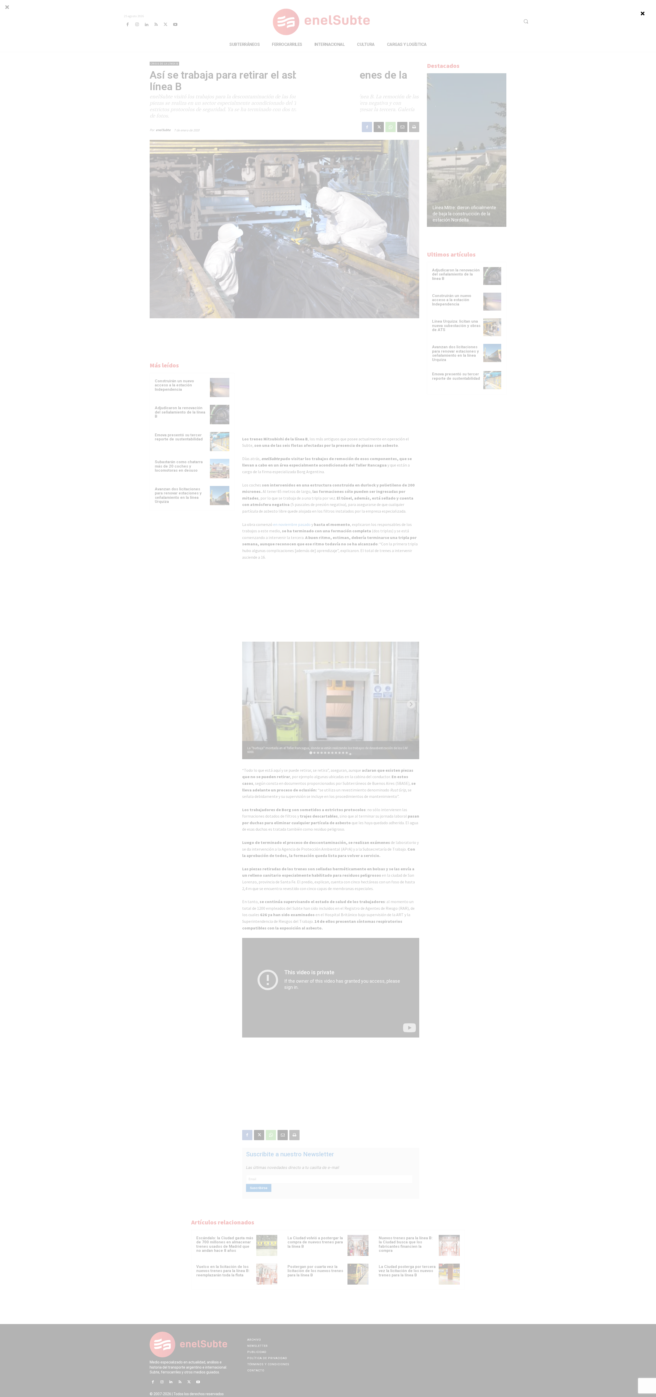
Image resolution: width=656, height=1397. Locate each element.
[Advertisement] (328, 99)
